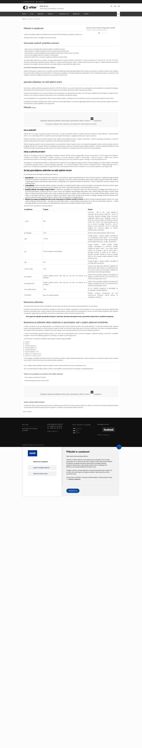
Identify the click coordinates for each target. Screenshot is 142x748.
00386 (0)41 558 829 (29, 1)
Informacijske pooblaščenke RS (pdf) (35, 377)
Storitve (50, 14)
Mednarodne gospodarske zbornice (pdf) (36, 380)
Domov (24, 14)
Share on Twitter (38, 412)
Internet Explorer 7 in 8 (31, 352)
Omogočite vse (73, 490)
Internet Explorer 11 (31, 346)
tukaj (110, 166)
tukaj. (95, 258)
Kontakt (86, 14)
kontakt (54, 37)
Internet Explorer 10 (31, 348)
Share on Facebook (34, 412)
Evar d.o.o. (44, 6)
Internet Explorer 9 (30, 350)
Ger (119, 6)
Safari (33, 356)
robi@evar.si (41, 1)
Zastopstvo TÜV (64, 14)
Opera (33, 354)
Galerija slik (76, 14)
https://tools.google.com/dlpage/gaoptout (71, 197)
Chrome (27, 342)
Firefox (27, 344)
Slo (111, 6)
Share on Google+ (43, 412)
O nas (32, 14)
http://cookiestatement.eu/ (78, 365)
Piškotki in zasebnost (103, 435)
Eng (115, 6)
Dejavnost (41, 14)
